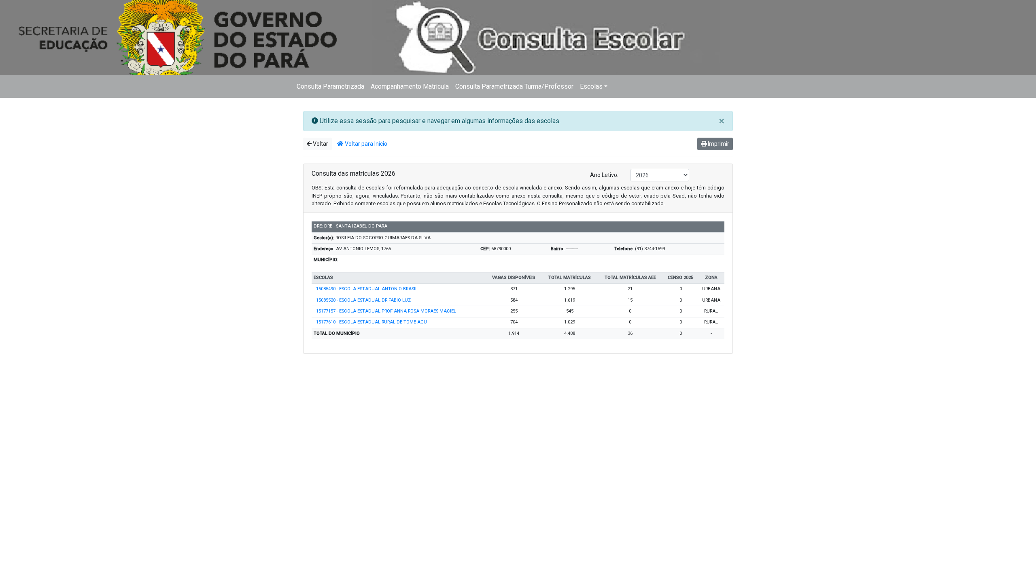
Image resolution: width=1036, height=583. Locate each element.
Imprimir (718, 143)
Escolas (591, 86)
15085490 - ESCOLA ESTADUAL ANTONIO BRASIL (367, 289)
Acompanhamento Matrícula (410, 86)
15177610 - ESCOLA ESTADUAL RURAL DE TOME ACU (371, 322)
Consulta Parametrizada (330, 86)
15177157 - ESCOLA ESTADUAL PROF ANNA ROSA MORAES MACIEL (386, 311)
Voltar (320, 143)
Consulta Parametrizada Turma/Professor (514, 86)
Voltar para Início (365, 143)
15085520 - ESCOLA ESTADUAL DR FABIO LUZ (363, 300)
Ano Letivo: (604, 175)
